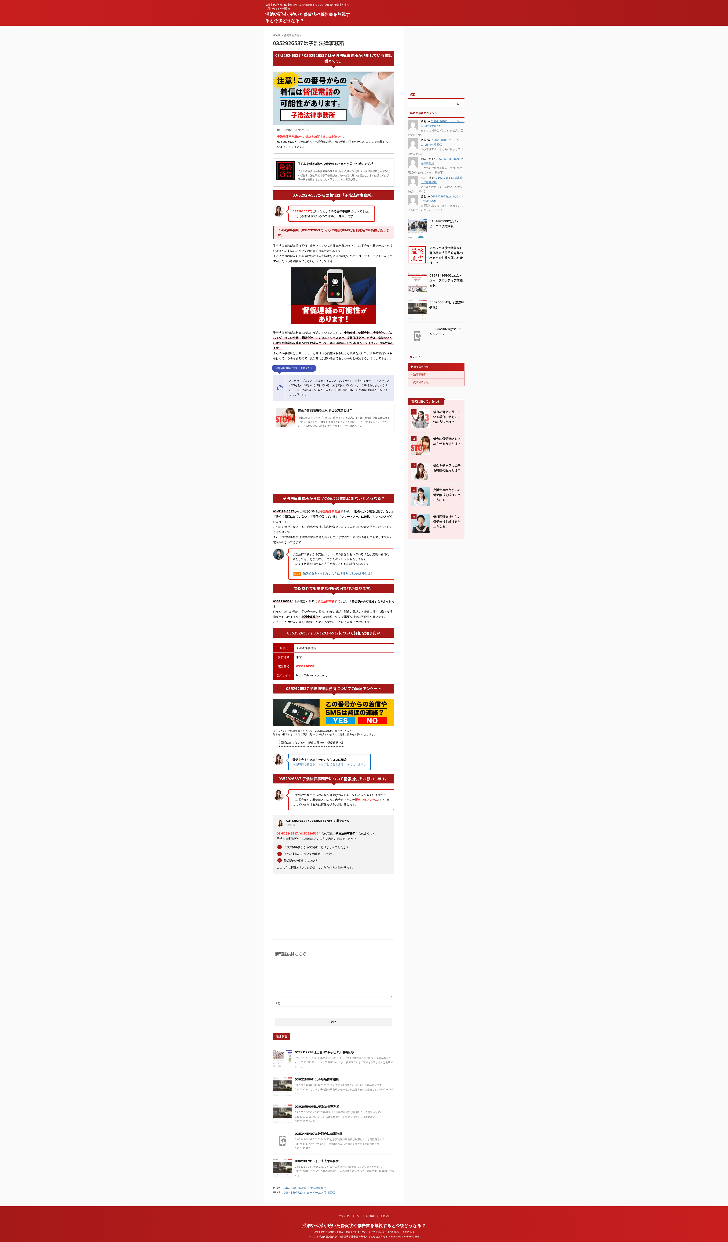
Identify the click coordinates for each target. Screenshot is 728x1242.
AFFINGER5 (412, 1236)
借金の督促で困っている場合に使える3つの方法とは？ (446, 417)
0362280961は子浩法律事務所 (317, 1079)
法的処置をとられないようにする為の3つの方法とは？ (338, 573)
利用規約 (370, 1216)
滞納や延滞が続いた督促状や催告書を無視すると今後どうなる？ (364, 1225)
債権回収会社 (421, 382)
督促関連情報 (421, 366)
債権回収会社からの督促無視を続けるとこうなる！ (446, 521)
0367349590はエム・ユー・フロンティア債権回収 (446, 280)
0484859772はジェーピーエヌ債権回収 (309, 1192)
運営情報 (384, 1216)
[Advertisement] (333, 463)
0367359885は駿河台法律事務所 (304, 1188)
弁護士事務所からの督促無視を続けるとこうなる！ (446, 495)
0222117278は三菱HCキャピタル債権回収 (324, 1052)
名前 (277, 1003)
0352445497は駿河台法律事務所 (318, 1134)
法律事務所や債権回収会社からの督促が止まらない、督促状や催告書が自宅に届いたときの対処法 (364, 1231)
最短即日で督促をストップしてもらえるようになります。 (329, 764)
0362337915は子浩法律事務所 (317, 1161)
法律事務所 (419, 374)
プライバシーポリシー (350, 1216)
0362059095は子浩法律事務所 (317, 1106)
